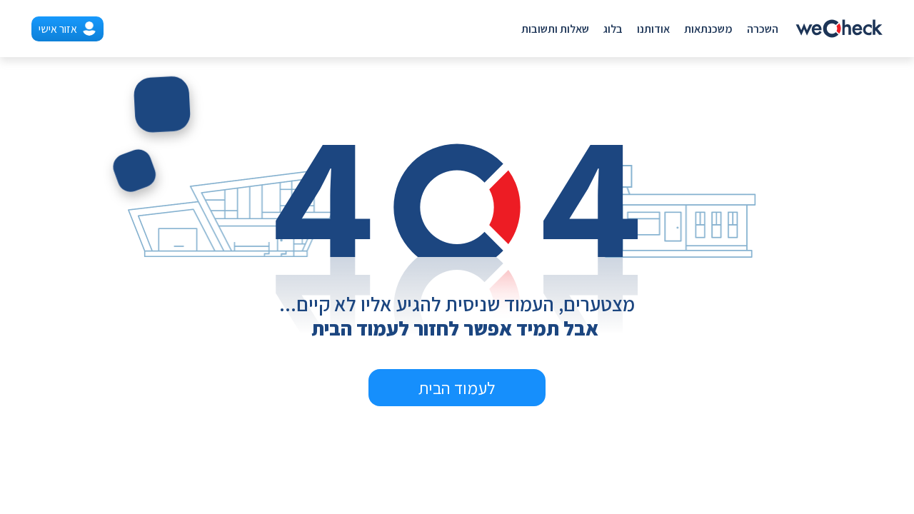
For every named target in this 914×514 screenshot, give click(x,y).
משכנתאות (708, 28)
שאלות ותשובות (555, 28)
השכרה (762, 28)
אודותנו (653, 28)
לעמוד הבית (457, 387)
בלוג (613, 28)
